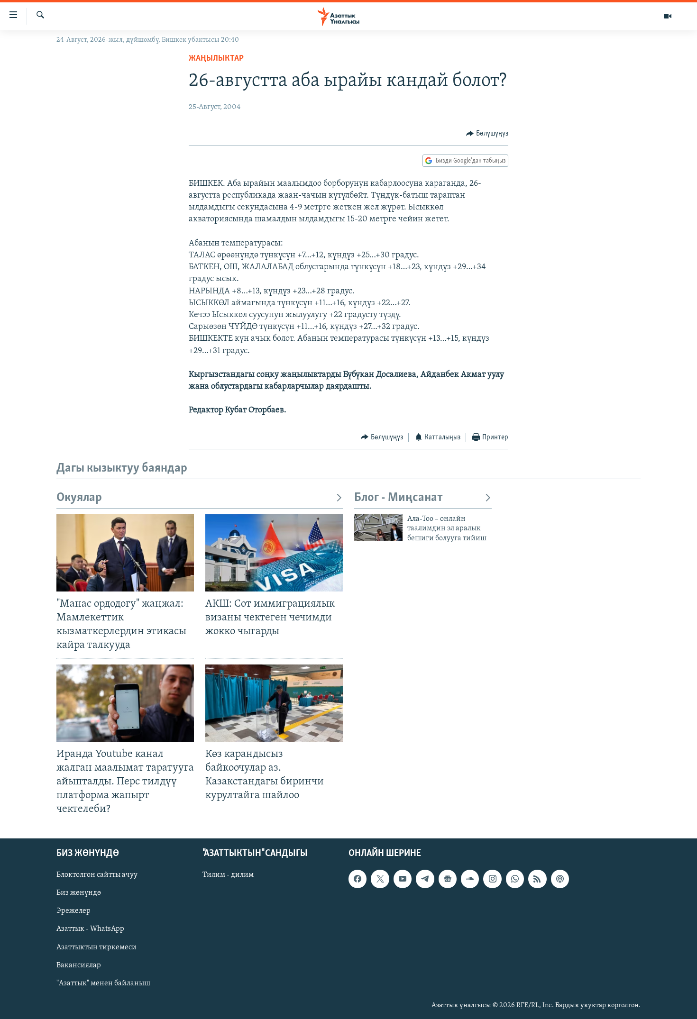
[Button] (487, 133)
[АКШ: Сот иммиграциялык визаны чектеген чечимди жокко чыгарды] (274, 552)
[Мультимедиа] (667, 16)
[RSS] (537, 879)
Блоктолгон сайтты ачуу (97, 875)
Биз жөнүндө (78, 893)
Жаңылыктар (216, 59)
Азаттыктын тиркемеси (96, 947)
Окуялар (79, 497)
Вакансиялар (78, 965)
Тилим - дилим (228, 875)
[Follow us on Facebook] (357, 879)
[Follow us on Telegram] (425, 879)
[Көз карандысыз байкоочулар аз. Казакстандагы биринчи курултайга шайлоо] (274, 703)
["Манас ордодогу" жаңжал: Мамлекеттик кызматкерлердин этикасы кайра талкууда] (125, 552)
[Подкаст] (560, 879)
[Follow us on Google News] (448, 879)
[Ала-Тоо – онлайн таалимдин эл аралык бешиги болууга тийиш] (378, 527)
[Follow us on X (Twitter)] (380, 879)
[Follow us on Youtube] (403, 879)
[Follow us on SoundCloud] (470, 879)
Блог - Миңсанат (398, 497)
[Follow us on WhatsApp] (515, 879)
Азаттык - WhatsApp (90, 929)
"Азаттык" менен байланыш (103, 983)
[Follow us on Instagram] (492, 879)
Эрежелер (73, 911)
